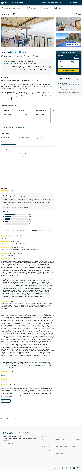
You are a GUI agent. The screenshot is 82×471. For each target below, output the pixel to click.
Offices (75, 453)
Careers (75, 443)
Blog (74, 446)
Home (3, 419)
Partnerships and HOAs (62, 443)
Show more (5, 99)
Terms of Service (31, 468)
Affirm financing (45, 450)
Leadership (76, 439)
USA (7, 419)
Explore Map (49, 157)
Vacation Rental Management (50, 2)
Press (74, 450)
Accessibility (39, 468)
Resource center (60, 453)
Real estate (59, 457)
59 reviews (6, 63)
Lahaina (14, 52)
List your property (60, 436)
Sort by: (34, 230)
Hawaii (22, 52)
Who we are (76, 436)
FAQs (57, 460)
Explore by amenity (46, 436)
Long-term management (62, 450)
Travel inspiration (46, 439)
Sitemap (17, 468)
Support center (45, 443)
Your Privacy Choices (49, 468)
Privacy (23, 468)
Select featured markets (62, 446)
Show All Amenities (9, 143)
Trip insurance (45, 446)
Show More (5, 401)
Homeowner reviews (61, 439)
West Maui (17, 419)
